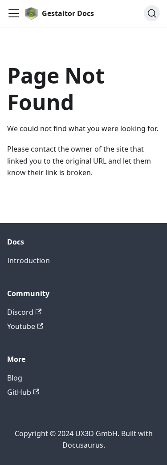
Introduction (28, 260)
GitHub (19, 392)
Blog (14, 378)
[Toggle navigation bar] (13, 13)
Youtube (21, 326)
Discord (20, 312)
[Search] (152, 13)
